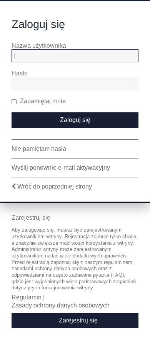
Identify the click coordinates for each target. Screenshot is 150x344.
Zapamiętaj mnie (42, 101)
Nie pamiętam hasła (39, 148)
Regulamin (27, 297)
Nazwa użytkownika (39, 45)
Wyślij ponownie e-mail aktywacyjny (61, 167)
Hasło (20, 73)
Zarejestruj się (78, 320)
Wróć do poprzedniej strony (54, 186)
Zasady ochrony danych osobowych (61, 305)
